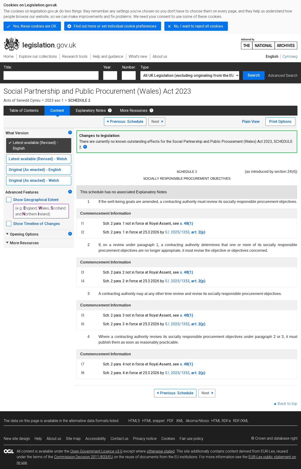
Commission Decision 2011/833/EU (83, 457)
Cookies (168, 438)
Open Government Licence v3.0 (96, 451)
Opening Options (22, 234)
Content (57, 110)
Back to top (287, 403)
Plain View (251, 121)
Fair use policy (191, 438)
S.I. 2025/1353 (177, 232)
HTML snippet (153, 421)
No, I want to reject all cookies (198, 26)
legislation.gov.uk (42, 39)
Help (38, 438)
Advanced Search (282, 75)
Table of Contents (24, 110)
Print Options (280, 121)
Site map (73, 438)
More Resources (133, 110)
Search (254, 75)
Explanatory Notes (91, 110)
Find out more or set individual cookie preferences (115, 26)
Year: (107, 67)
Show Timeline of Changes (36, 223)
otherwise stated (160, 451)
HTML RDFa (221, 421)
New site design (17, 438)
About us (54, 438)
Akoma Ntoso (197, 421)
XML (179, 421)
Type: (145, 67)
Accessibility (95, 438)
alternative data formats (89, 421)
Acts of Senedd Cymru (22, 100)
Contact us (119, 438)
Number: (129, 67)
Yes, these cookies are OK (34, 26)
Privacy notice (145, 438)
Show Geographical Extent (36, 200)
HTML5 (134, 421)
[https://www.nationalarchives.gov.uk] (269, 42)
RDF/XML (241, 421)
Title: (8, 67)
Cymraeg (289, 56)
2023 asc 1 (54, 100)
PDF (170, 421)
